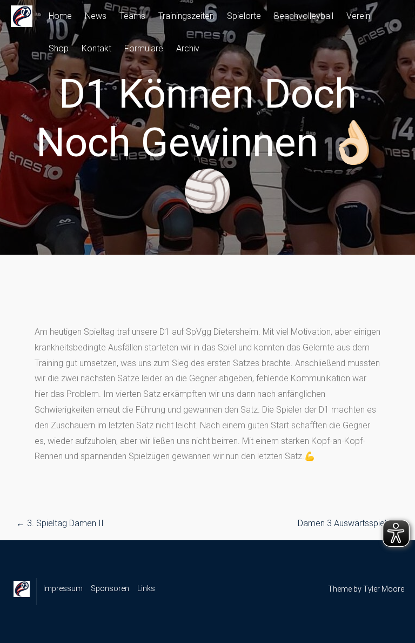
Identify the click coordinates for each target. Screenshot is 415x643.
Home (60, 16)
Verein (358, 16)
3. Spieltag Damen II (60, 523)
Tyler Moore (383, 589)
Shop (59, 48)
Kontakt (96, 48)
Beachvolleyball (303, 16)
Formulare (143, 48)
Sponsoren (110, 588)
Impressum (63, 588)
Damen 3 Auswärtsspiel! (348, 523)
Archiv (187, 48)
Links (146, 588)
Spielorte (244, 16)
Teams (132, 16)
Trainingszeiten (186, 16)
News (95, 16)
